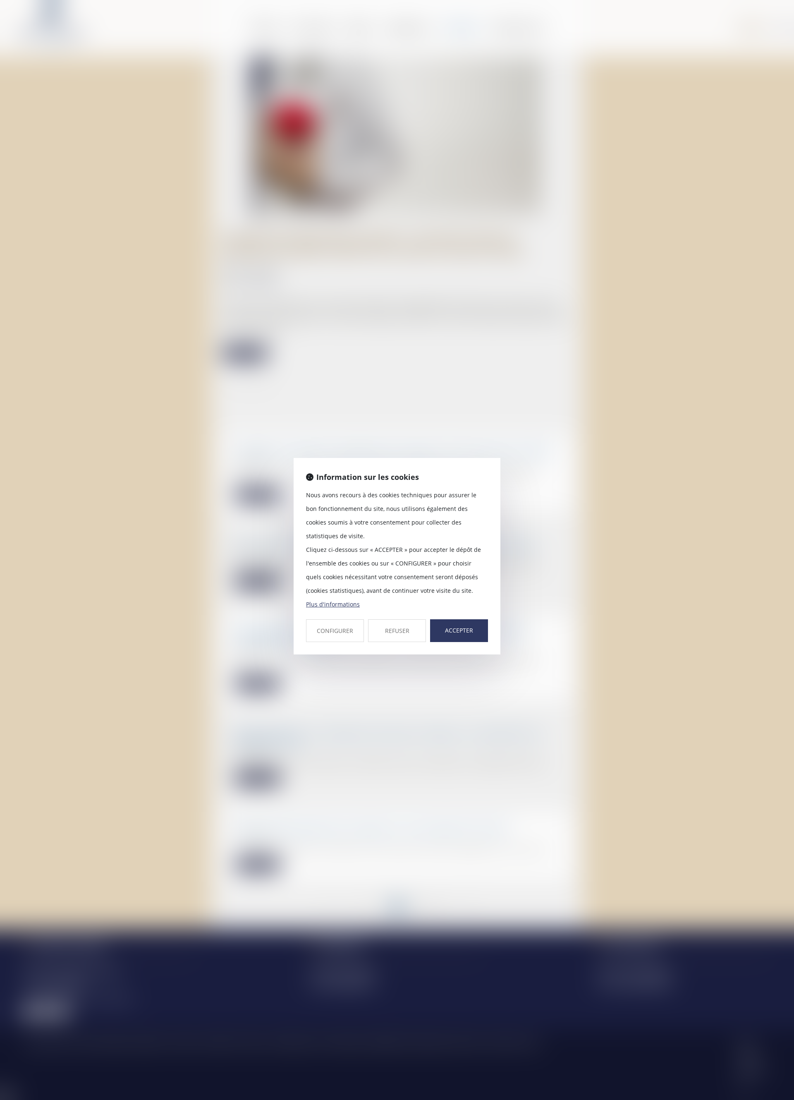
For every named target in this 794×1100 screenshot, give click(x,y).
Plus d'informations (333, 604)
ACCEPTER (459, 630)
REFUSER (397, 631)
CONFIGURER (335, 631)
